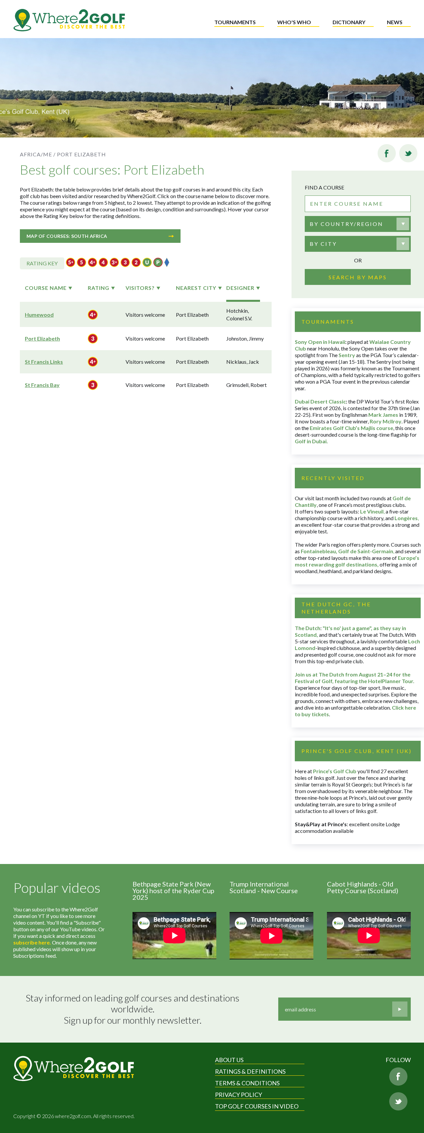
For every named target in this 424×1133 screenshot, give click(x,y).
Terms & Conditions (247, 1083)
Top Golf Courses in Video (256, 1106)
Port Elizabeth (42, 338)
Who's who (294, 22)
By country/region (346, 224)
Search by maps (358, 277)
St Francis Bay (42, 385)
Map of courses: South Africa (66, 236)
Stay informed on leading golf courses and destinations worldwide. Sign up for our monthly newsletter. (133, 1009)
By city (323, 244)
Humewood (39, 314)
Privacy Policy (238, 1094)
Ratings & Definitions (250, 1071)
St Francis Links (44, 361)
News (394, 22)
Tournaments (235, 22)
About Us (229, 1059)
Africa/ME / (38, 154)
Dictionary (349, 22)
